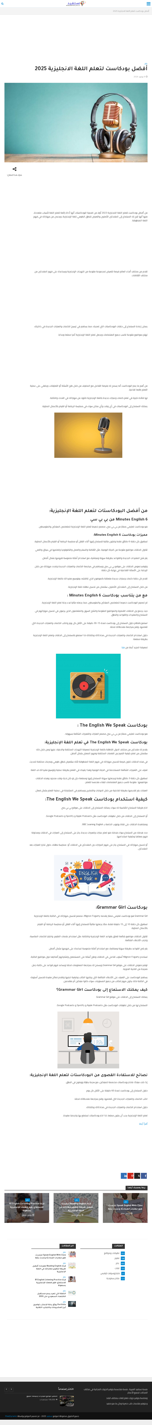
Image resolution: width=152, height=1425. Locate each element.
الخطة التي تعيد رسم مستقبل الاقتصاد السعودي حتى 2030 (51, 1295)
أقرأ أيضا (143, 1124)
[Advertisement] (76, 39)
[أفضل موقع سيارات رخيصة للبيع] (67, 1401)
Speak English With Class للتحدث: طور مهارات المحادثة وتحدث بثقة (125, 1207)
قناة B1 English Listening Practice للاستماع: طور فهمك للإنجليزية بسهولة (26, 1207)
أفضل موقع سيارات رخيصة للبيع (42, 1396)
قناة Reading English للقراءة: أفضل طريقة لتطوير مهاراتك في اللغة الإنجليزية (76, 1207)
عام (146, 63)
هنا (123, 647)
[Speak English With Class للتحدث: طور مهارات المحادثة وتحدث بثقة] (72, 1254)
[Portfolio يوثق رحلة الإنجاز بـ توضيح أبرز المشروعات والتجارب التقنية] (72, 1304)
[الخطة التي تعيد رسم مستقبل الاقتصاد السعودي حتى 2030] (72, 1293)
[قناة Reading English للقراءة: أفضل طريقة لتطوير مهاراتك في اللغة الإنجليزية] (72, 1265)
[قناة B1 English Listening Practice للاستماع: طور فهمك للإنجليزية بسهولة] (72, 1279)
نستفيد (49, 1416)
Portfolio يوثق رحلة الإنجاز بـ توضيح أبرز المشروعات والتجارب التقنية (49, 1306)
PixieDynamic (11, 1416)
